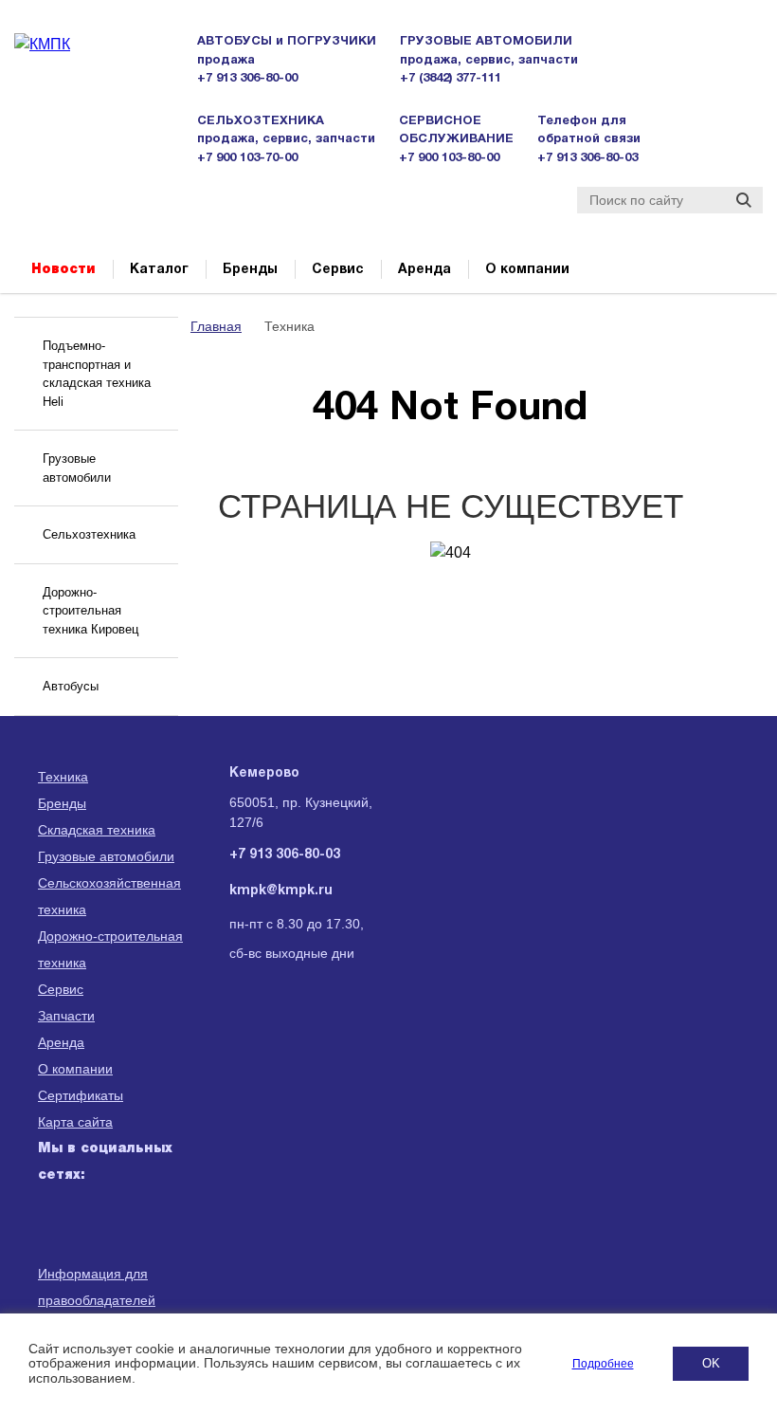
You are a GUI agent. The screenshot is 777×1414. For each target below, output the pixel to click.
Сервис (338, 270)
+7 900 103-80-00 (449, 158)
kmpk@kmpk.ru (281, 891)
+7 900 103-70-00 (247, 158)
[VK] (55, 1264)
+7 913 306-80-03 (587, 158)
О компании (527, 270)
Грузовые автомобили (77, 468)
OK (711, 1363)
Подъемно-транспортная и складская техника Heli (97, 374)
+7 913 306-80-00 (247, 78)
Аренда (424, 270)
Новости (63, 269)
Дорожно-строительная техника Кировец (90, 610)
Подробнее (603, 1363)
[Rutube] (101, 1220)
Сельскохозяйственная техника (109, 896)
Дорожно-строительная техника (110, 949)
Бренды (250, 270)
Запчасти (66, 1015)
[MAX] (55, 1220)
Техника (63, 776)
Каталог (159, 270)
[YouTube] (148, 1220)
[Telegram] (101, 1264)
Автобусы (71, 686)
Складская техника (96, 829)
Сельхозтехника (89, 534)
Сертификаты (80, 1095)
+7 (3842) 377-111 (450, 78)
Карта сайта (75, 1121)
